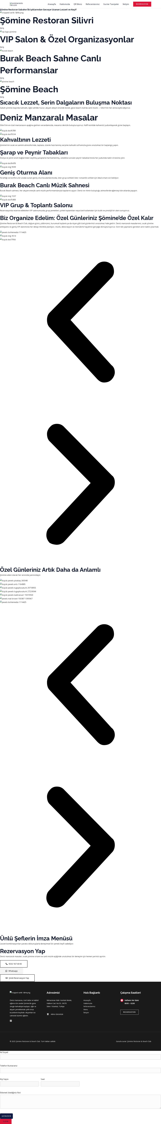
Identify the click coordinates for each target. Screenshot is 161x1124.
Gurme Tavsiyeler (111, 4)
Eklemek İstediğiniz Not (10, 1092)
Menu (85, 1009)
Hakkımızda (65, 4)
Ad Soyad (4, 1052)
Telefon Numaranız (8, 1065)
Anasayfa (52, 4)
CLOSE (5, 1121)
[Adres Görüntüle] (55, 1014)
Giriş (2, 28)
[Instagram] (11, 1021)
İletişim (126, 4)
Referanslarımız (93, 4)
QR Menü (78, 4)
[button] (142, 4)
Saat (43, 1079)
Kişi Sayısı (4, 1079)
